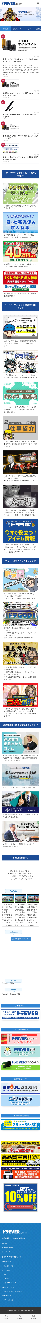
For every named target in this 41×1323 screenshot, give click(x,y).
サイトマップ (6, 1252)
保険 (5, 1274)
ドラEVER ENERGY (10, 1283)
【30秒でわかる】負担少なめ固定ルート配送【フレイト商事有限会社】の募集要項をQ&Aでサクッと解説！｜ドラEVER (7, 914)
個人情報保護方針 (7, 1247)
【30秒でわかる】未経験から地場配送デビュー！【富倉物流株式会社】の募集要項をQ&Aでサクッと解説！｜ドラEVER (20, 914)
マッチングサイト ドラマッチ (13, 1291)
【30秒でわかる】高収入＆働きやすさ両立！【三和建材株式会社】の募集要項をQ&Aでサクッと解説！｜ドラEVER (32, 914)
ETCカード (7, 1279)
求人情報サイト (8, 1266)
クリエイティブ (8, 1300)
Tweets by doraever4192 (11, 994)
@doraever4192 (8, 983)
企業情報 (4, 1243)
